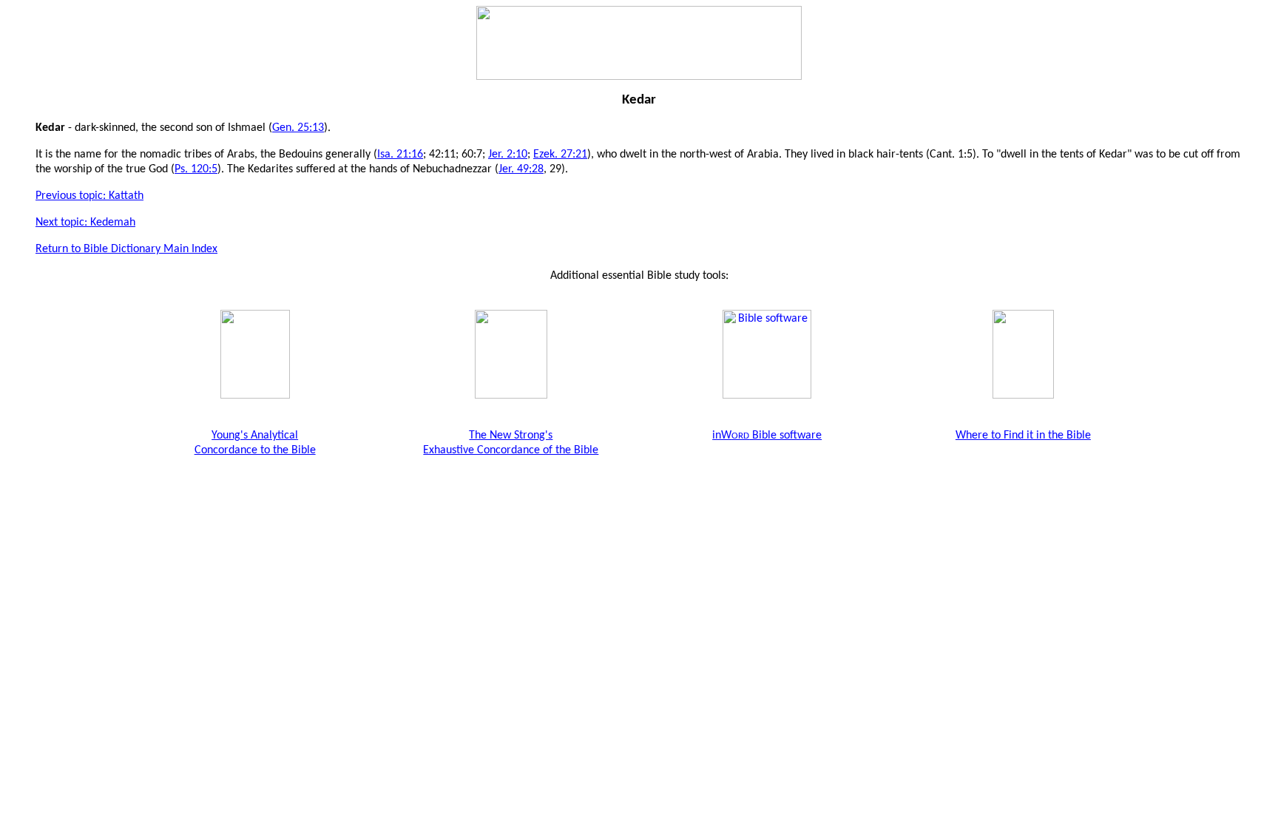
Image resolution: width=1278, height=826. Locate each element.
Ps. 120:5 (196, 169)
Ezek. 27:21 (560, 154)
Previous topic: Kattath (89, 196)
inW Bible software (767, 435)
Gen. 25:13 (298, 128)
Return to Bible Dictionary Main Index (126, 249)
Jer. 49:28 (521, 169)
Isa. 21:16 (400, 154)
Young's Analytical (255, 435)
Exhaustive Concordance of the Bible (510, 450)
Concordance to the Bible (255, 450)
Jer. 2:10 (507, 154)
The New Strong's (510, 435)
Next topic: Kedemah (85, 222)
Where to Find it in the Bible (1023, 435)
